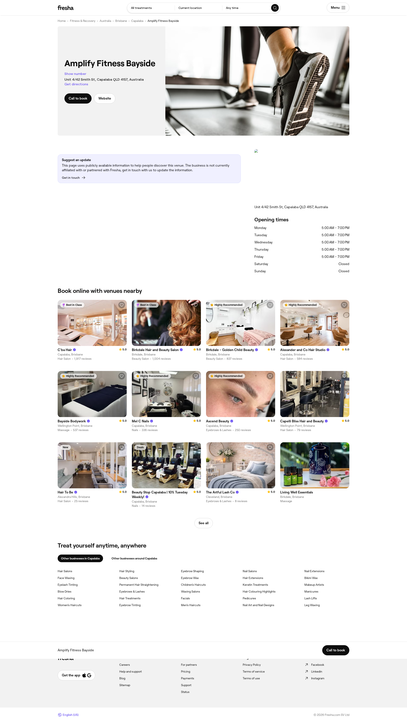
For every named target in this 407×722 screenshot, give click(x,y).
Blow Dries (64, 591)
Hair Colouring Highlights (259, 591)
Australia (105, 20)
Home (62, 20)
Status (185, 692)
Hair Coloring (66, 598)
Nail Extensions (314, 571)
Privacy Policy (252, 664)
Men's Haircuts (191, 605)
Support (186, 685)
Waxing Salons (190, 591)
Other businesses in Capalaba (80, 558)
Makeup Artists (314, 584)
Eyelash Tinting (68, 584)
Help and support (130, 671)
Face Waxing (66, 578)
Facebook (317, 664)
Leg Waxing (312, 605)
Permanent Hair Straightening (138, 584)
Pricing (185, 671)
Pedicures (249, 598)
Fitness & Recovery (82, 20)
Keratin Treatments (255, 584)
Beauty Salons (128, 578)
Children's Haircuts (193, 584)
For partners (189, 664)
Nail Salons (250, 571)
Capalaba (137, 20)
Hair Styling (126, 571)
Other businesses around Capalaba (134, 558)
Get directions (76, 84)
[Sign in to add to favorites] (121, 305)
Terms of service (254, 671)
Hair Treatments (130, 598)
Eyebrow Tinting (130, 605)
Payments (187, 678)
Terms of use (251, 678)
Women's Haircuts (70, 605)
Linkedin (316, 671)
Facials (185, 598)
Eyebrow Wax (190, 578)
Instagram (317, 678)
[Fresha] (66, 8)
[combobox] (151, 8)
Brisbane (121, 20)
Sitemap (124, 685)
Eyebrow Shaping (192, 571)
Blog (122, 678)
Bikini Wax (311, 578)
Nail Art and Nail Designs (258, 605)
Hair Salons (65, 571)
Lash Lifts (310, 598)
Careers (124, 664)
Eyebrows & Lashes (132, 591)
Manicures (311, 591)
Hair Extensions (253, 578)
